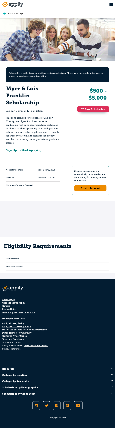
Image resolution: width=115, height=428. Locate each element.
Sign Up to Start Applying (23, 150)
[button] (83, 109)
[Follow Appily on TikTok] (67, 405)
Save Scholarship (95, 109)
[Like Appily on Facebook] (56, 405)
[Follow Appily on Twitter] (46, 405)
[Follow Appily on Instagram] (36, 405)
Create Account (90, 188)
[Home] (12, 4)
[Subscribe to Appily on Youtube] (78, 405)
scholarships (89, 73)
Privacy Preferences (11, 349)
